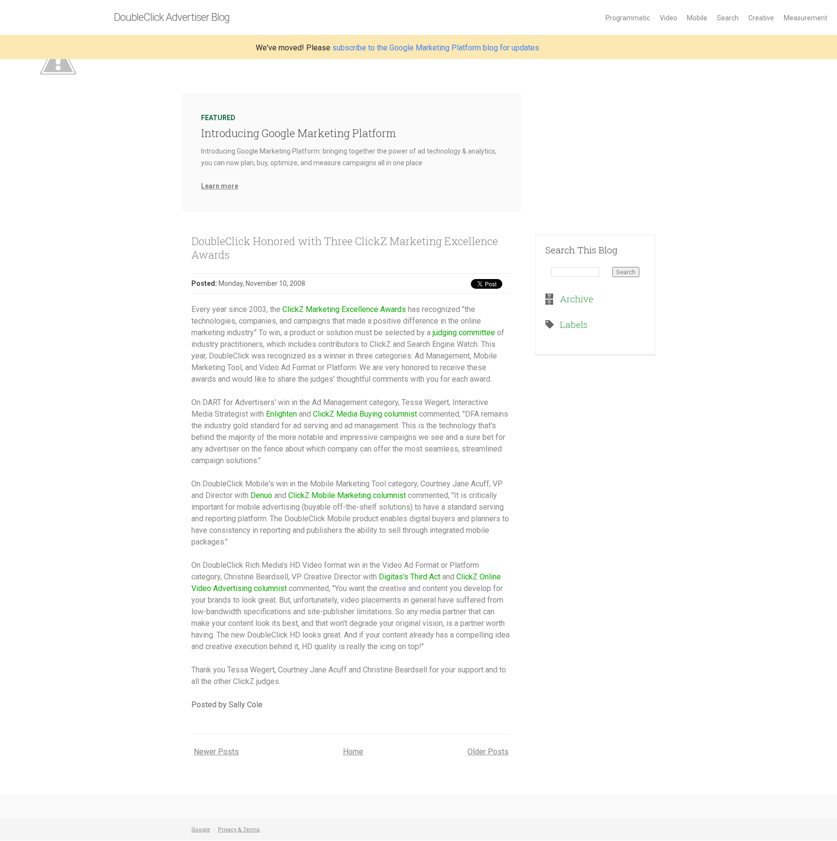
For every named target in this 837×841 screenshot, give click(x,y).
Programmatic (627, 18)
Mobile (697, 18)
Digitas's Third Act (409, 576)
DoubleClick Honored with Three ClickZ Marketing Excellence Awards (344, 248)
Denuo (261, 495)
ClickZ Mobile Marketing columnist (347, 495)
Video (668, 18)
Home (353, 751)
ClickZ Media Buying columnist (365, 414)
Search (728, 18)
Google (200, 829)
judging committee (464, 332)
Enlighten (281, 414)
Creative (761, 18)
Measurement (805, 18)
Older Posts (488, 751)
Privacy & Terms (239, 829)
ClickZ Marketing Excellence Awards (344, 309)
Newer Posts (216, 751)
